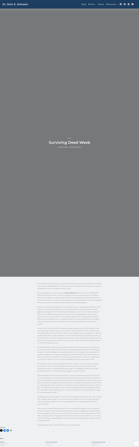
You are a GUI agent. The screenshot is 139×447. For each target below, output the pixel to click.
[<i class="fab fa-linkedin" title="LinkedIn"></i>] (128, 4)
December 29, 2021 (75, 147)
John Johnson (64, 147)
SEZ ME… (2, 442)
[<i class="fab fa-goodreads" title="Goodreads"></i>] (132, 4)
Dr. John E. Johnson (15, 4)
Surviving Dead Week (69, 142)
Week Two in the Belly (51, 442)
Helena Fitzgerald (70, 293)
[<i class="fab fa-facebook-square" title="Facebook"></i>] (120, 4)
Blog (83, 4)
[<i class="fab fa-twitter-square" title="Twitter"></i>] (124, 4)
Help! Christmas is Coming (98, 442)
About (101, 4)
